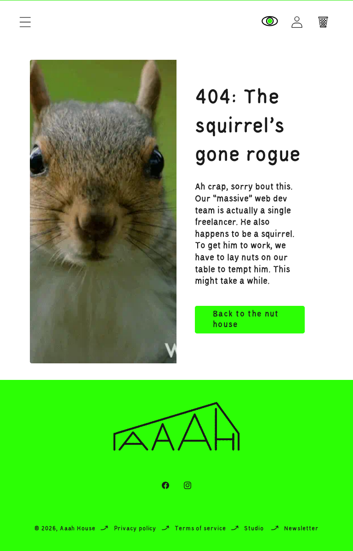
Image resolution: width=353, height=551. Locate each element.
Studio (253, 529)
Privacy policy (135, 529)
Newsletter (301, 529)
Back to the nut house (246, 319)
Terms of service (200, 529)
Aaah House (78, 529)
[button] (25, 22)
